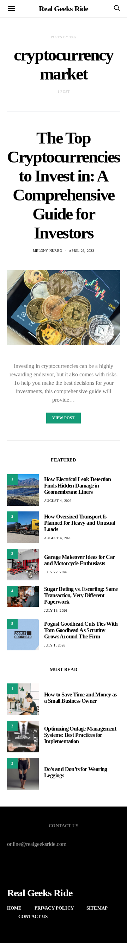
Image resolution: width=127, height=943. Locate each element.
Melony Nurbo (47, 251)
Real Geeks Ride (64, 8)
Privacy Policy (54, 908)
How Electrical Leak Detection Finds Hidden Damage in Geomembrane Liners (77, 485)
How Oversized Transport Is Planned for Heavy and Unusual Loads (79, 523)
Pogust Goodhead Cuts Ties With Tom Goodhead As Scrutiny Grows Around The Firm (80, 630)
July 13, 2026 (55, 610)
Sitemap (97, 908)
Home (14, 908)
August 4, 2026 (58, 501)
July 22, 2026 (55, 572)
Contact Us (33, 916)
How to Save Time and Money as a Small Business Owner (80, 698)
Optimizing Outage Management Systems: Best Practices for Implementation (80, 735)
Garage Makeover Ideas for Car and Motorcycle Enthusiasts (79, 560)
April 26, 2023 (81, 251)
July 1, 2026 (54, 645)
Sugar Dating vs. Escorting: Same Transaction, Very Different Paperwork (81, 595)
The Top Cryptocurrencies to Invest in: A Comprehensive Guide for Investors (63, 185)
